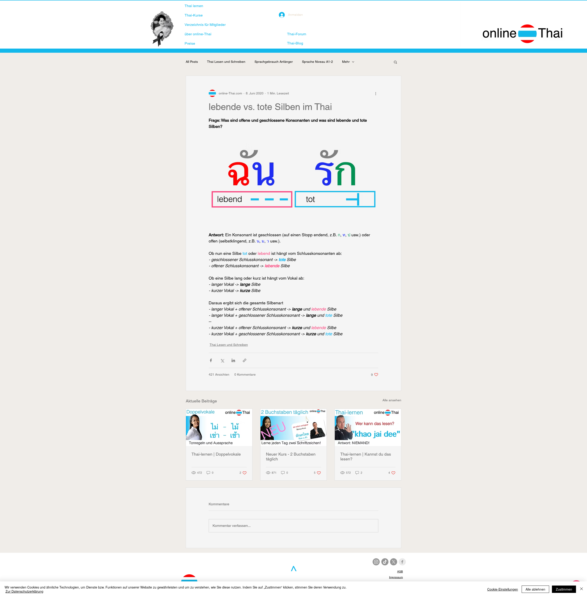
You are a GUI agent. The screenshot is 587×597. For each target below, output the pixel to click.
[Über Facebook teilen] (211, 360)
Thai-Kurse (194, 15)
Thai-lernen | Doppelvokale (216, 454)
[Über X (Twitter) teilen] (222, 360)
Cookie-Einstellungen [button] (502, 589)
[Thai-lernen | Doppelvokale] (219, 427)
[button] (395, 62)
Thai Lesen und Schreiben (226, 61)
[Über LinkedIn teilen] (233, 360)
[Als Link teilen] (244, 360)
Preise (190, 43)
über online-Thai (198, 34)
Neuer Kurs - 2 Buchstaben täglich (291, 456)
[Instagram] (376, 561)
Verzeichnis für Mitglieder (205, 24)
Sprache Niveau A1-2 (317, 61)
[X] (393, 561)
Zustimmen (564, 589)
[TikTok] (384, 561)
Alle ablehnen (535, 589)
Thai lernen (194, 6)
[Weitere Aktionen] (375, 93)
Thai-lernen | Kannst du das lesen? (365, 456)
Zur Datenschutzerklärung (24, 591)
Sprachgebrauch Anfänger (274, 61)
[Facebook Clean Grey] (402, 561)
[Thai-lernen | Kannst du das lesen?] (368, 427)
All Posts (192, 61)
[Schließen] (581, 589)
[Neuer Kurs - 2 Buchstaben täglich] (293, 427)
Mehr (346, 61)
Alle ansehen (391, 400)
